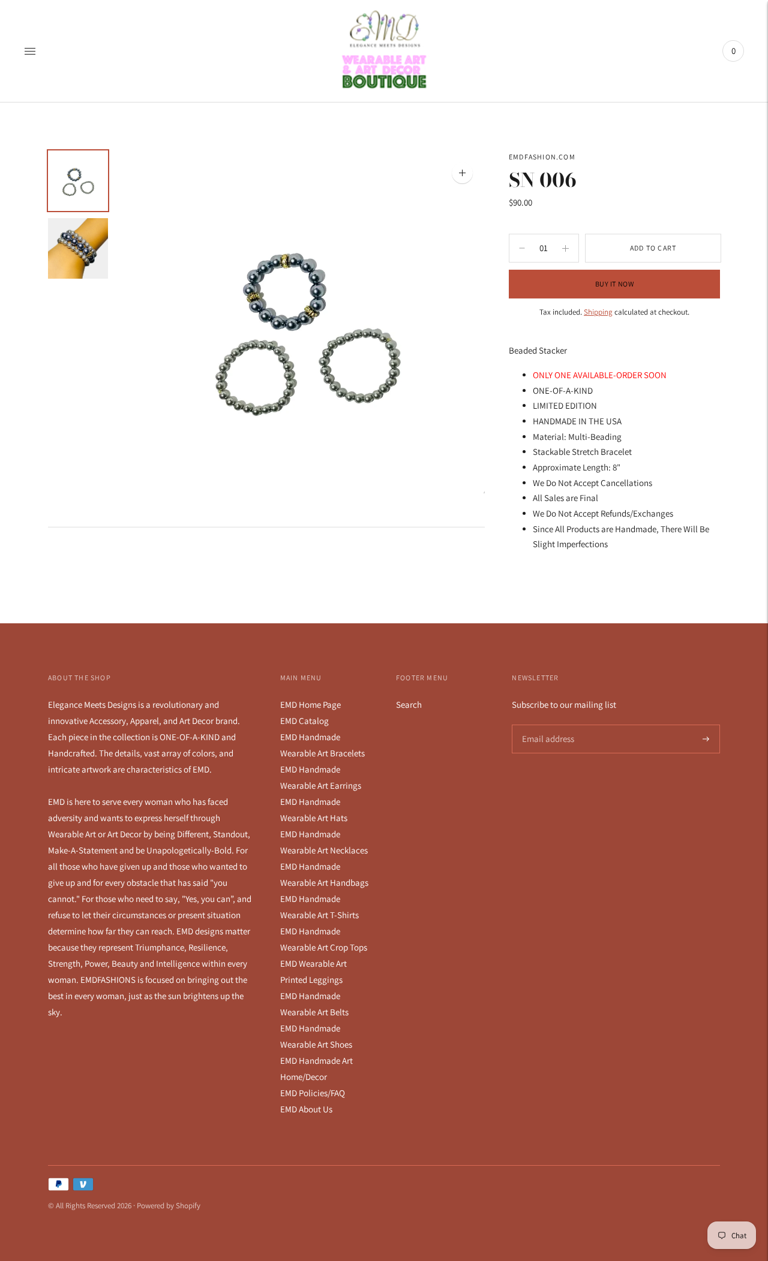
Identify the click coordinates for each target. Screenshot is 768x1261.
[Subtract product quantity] (565, 248)
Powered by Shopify (168, 1205)
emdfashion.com (542, 156)
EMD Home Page (310, 704)
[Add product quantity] (522, 248)
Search (409, 704)
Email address (546, 725)
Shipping (598, 312)
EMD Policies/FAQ (312, 1093)
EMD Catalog (304, 720)
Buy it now (614, 283)
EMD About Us (306, 1109)
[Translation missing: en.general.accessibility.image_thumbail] (78, 180)
